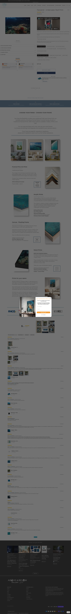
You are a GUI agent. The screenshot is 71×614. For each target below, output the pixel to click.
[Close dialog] (50, 297)
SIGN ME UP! (43, 312)
